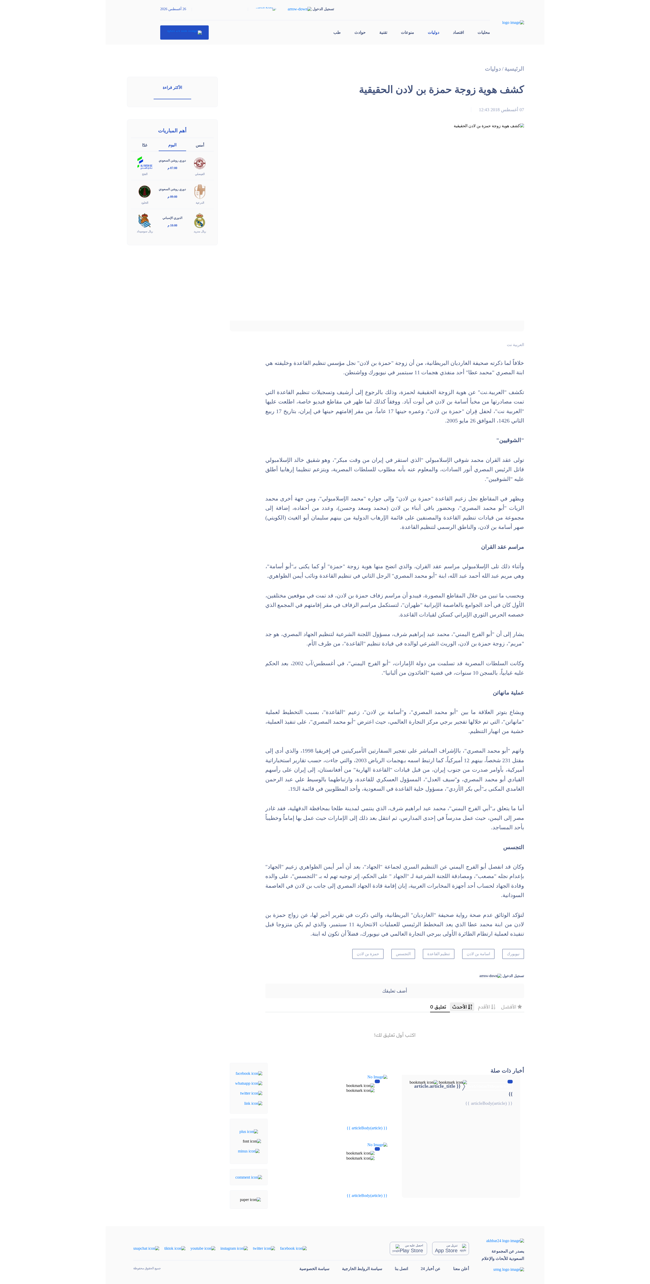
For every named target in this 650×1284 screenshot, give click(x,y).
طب (337, 32)
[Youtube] (202, 1248)
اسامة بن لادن (478, 954)
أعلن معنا (461, 1268)
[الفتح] (144, 162)
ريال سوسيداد (145, 231)
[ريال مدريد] (199, 220)
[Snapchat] (146, 1248)
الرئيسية (514, 69)
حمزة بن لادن (368, 954)
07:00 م (172, 168)
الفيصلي (200, 173)
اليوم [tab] (172, 145)
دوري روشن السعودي (172, 160)
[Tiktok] (174, 1248)
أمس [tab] (200, 145)
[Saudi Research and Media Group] (503, 1269)
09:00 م (172, 197)
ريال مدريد (200, 231)
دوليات (433, 32)
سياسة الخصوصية (314, 1268)
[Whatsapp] (248, 1083)
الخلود (144, 202)
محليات (484, 32)
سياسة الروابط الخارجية (362, 1268)
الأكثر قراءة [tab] (172, 87)
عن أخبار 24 (431, 1268)
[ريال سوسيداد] (144, 220)
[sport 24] (184, 32)
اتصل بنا (401, 1268)
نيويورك (513, 954)
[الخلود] (144, 191)
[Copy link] (253, 1103)
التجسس (403, 954)
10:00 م (172, 225)
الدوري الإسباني (172, 218)
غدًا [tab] (144, 145)
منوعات (407, 32)
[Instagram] (234, 1248)
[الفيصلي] (199, 162)
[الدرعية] (199, 191)
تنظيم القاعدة (438, 954)
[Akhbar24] (503, 1240)
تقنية (383, 32)
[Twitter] (251, 1093)
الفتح (145, 173)
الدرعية (200, 202)
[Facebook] (249, 1073)
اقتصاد (458, 32)
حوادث (360, 32)
